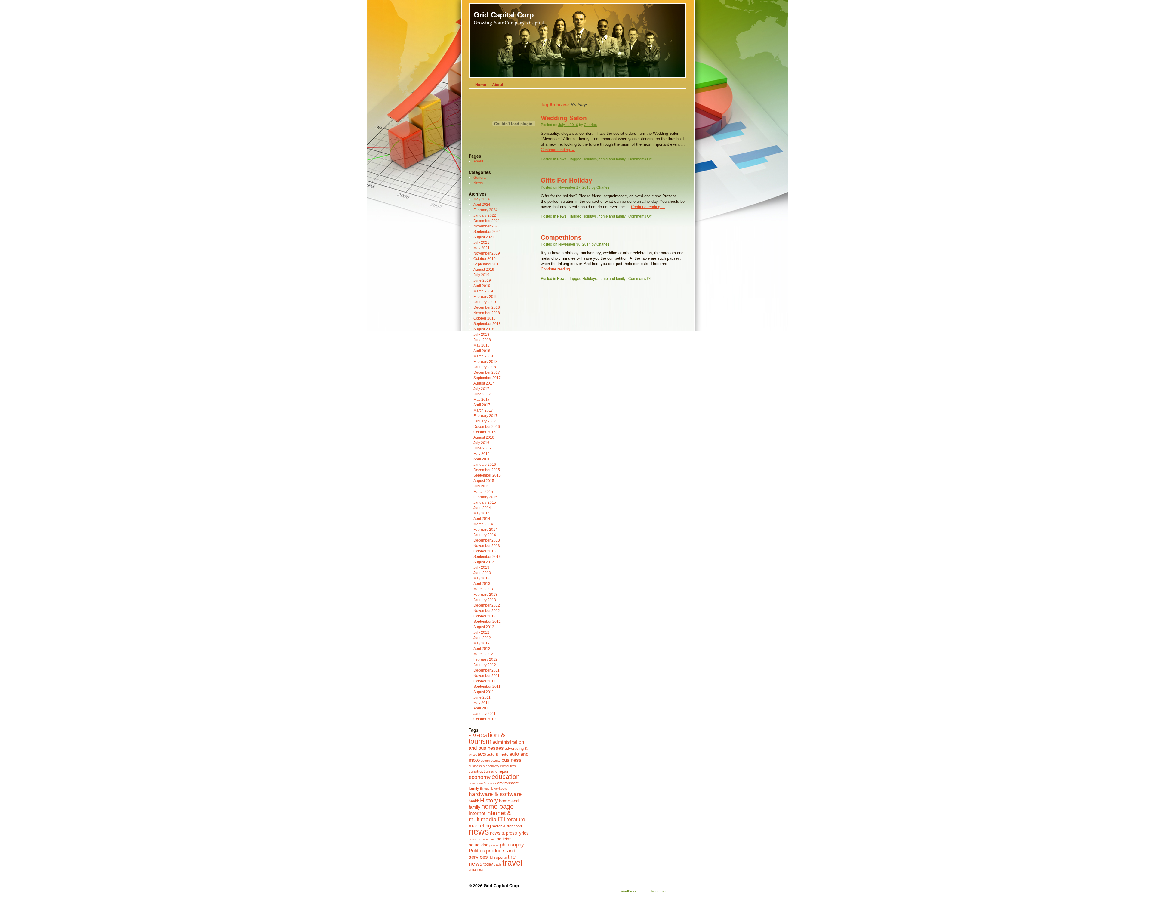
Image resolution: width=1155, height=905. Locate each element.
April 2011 (481, 708)
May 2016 (481, 454)
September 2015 (487, 475)
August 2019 (483, 269)
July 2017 (481, 389)
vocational (476, 870)
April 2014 (481, 519)
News (561, 158)
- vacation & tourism (487, 738)
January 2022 (484, 215)
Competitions (561, 237)
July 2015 (481, 486)
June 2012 (482, 638)
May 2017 (481, 399)
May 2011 (481, 703)
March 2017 (483, 410)
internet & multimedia (490, 816)
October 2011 (484, 681)
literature (514, 820)
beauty (495, 760)
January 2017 (484, 421)
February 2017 (485, 416)
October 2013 (484, 551)
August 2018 (483, 329)
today (488, 864)
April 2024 (481, 204)
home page (497, 806)
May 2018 (481, 345)
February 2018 (485, 362)
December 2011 (486, 670)
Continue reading (558, 149)
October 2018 (484, 318)
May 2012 (481, 643)
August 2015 (483, 481)
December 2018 (486, 307)
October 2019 (484, 259)
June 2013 (482, 573)
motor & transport (507, 826)
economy (480, 777)
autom (485, 760)
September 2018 (487, 324)
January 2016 (484, 464)
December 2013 (486, 540)
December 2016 (486, 427)
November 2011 (486, 676)
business (511, 760)
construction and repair (488, 771)
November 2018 (486, 313)
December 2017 (486, 372)
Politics (477, 850)
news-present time (482, 839)
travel (512, 862)
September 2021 (487, 232)
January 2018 (484, 367)
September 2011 (486, 686)
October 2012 (484, 616)
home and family (612, 158)
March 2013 (483, 589)
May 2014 (481, 513)
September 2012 (487, 621)
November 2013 (486, 546)
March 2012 (483, 654)
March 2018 (483, 356)
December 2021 (486, 221)
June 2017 (482, 394)
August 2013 (483, 562)
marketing (480, 825)
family (474, 788)
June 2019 (482, 280)
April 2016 (481, 459)
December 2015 (486, 470)
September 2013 (487, 556)
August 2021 (483, 237)
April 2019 (481, 286)
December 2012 (486, 605)
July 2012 (481, 632)
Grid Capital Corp (504, 14)
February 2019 (485, 297)
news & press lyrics (509, 833)
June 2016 (482, 448)
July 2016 (481, 443)
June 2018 (482, 340)
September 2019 (487, 264)
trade (497, 864)
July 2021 (481, 242)
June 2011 (482, 697)
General (480, 177)
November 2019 (486, 253)
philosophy (512, 844)
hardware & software (495, 794)
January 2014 (484, 535)
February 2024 (485, 210)
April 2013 (481, 584)
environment (508, 783)
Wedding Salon (564, 117)
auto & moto (497, 754)
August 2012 (483, 627)
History (489, 800)
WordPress (628, 890)
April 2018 (481, 351)
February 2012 (485, 659)
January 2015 (484, 502)
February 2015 (485, 497)
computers (508, 766)
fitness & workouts (493, 788)
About (497, 84)
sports (501, 857)
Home (480, 84)
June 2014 (482, 508)
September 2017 (487, 378)
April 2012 (481, 649)
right (492, 857)
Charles (590, 124)
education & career (482, 783)
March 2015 (483, 492)
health (474, 801)
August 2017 (483, 383)
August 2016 (483, 437)
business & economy (484, 766)
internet (477, 813)
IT (500, 819)
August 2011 (483, 692)
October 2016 (484, 432)
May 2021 (481, 248)
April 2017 (481, 405)
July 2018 (481, 334)
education (505, 776)
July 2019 (481, 275)
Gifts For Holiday (566, 179)
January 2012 (484, 665)
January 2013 (484, 600)
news (479, 831)
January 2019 (484, 302)
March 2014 (483, 524)
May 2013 (481, 578)
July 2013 (481, 567)
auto (482, 754)
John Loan (658, 890)
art (475, 754)
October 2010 (484, 719)
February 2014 (485, 529)
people (494, 845)
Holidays (589, 158)
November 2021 (486, 226)
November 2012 (486, 611)
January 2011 (484, 714)
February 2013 (485, 594)
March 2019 (483, 291)
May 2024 (481, 199)
